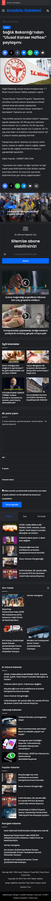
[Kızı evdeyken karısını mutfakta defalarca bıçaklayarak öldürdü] (38, 385)
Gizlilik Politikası (26, 895)
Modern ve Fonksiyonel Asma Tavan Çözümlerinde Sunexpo (38, 644)
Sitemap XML (7, 872)
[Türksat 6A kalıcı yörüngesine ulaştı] (9, 721)
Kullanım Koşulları (20, 898)
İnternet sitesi (8, 480)
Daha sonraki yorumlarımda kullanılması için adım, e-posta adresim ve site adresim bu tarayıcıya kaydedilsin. (24, 495)
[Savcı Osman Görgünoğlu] (10, 562)
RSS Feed (18, 872)
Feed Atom (44, 872)
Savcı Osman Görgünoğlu (31, 559)
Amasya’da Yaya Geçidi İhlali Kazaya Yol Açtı (22, 212)
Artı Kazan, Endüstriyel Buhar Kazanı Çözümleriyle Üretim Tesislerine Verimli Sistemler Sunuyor (13, 646)
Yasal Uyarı (33, 898)
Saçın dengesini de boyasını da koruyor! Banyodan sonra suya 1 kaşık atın (37, 369)
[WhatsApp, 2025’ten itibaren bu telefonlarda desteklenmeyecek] (9, 757)
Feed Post (26, 875)
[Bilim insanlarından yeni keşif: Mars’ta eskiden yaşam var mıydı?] (9, 732)
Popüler (9, 516)
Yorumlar (41, 516)
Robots (26, 872)
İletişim (16, 895)
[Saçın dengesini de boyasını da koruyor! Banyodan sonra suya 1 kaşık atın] (38, 357)
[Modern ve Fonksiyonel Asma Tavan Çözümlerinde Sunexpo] (38, 631)
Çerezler (38, 895)
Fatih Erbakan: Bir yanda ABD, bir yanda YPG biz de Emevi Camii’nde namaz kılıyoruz (33, 573)
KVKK (45, 895)
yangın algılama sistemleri (15, 883)
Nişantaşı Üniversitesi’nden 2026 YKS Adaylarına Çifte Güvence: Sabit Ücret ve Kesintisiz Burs (13, 615)
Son (25, 516)
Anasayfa (8, 22)
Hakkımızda (7, 895)
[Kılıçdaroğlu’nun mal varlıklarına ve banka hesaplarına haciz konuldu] (10, 551)
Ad (4, 457)
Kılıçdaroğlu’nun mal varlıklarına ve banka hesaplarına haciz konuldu (31, 550)
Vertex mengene (35, 595)
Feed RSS (35, 872)
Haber (16, 22)
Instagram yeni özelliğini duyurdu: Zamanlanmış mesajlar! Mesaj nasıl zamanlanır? (30, 744)
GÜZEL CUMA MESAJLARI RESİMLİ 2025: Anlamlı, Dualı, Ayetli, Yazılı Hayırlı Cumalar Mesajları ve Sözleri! (32, 528)
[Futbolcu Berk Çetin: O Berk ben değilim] (10, 540)
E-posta (6, 468)
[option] (25, 207)
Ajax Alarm (30, 883)
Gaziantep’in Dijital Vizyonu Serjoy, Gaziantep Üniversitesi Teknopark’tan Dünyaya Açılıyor (33, 812)
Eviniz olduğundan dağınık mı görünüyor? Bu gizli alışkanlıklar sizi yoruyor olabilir (13, 369)
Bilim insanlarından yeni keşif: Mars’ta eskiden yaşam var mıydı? (32, 732)
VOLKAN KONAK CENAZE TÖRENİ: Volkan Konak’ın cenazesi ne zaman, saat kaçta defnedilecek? (13, 397)
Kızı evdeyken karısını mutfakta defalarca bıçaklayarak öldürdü (37, 397)
